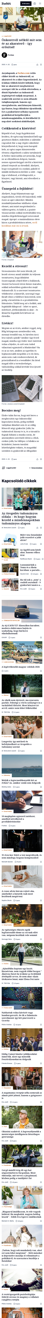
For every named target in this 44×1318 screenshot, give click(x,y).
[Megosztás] (37, 65)
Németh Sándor (7, 862)
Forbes (4, 826)
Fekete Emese (7, 1063)
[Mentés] (41, 65)
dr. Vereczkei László (9, 527)
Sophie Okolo (7, 900)
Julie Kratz (24, 544)
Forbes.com (23, 73)
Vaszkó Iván (24, 574)
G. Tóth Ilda (6, 712)
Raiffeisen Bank (26, 559)
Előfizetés (26, 3)
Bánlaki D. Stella (8, 1221)
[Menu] (40, 3)
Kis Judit (23, 589)
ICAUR (4, 637)
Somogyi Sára (7, 939)
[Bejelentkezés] (34, 3)
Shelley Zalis (6, 787)
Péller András (7, 1024)
